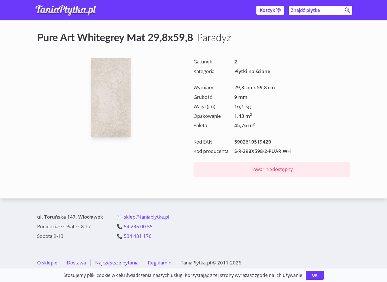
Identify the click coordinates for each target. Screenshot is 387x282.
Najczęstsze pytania (117, 262)
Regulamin (159, 262)
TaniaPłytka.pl (70, 10)
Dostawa (76, 262)
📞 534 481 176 (134, 236)
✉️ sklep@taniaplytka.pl (143, 216)
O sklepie (47, 262)
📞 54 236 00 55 (135, 226)
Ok (315, 275)
